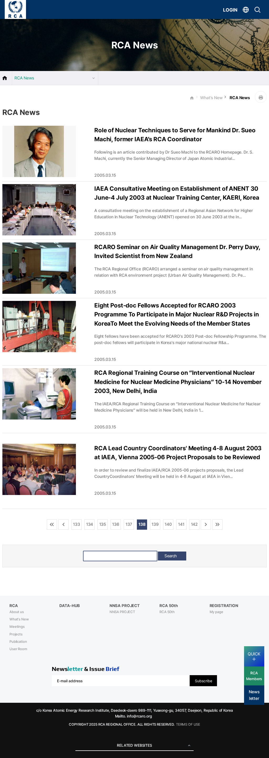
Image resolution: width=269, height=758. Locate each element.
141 (181, 524)
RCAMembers (254, 676)
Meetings (17, 626)
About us (16, 612)
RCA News (239, 97)
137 (129, 524)
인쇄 (261, 97)
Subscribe (203, 681)
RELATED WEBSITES (134, 745)
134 (89, 524)
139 (155, 524)
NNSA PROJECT (122, 612)
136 (115, 524)
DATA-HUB (69, 605)
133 (76, 524)
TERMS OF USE (188, 724)
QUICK (254, 653)
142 (194, 524)
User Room (18, 649)
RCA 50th (167, 612)
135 (102, 524)
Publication (18, 641)
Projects (16, 634)
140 (168, 524)
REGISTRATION (224, 605)
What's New (211, 97)
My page (216, 612)
